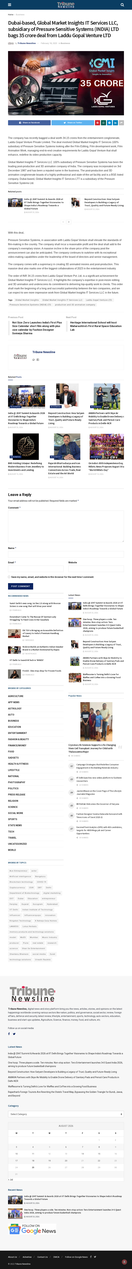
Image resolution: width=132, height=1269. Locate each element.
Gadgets (13, 757)
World (12, 850)
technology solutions (20, 960)
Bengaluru (40, 876)
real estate (38, 943)
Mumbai (34, 937)
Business (20, 15)
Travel (12, 837)
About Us (12, 1257)
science (14, 948)
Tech (11, 831)
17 (16, 1160)
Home (10, 15)
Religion (13, 801)
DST (12, 899)
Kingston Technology (20, 921)
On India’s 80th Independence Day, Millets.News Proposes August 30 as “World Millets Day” (107, 466)
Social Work (15, 813)
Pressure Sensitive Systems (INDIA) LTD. (31, 305)
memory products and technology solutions (32, 932)
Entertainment (17, 733)
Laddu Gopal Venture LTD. (99, 300)
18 (33, 1160)
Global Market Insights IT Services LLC (62, 300)
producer (14, 943)
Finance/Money (17, 745)
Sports (12, 819)
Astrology (14, 708)
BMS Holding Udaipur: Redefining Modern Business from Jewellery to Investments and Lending (26, 466)
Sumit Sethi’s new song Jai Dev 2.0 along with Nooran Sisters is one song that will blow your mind (35, 605)
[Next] (68, 222)
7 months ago (30, 654)
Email (12, 562)
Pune (25, 943)
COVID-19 (41, 882)
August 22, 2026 (92, 209)
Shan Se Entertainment (33, 948)
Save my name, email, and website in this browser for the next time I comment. (52, 577)
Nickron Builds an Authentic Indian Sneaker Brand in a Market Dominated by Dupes (43, 648)
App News (13, 702)
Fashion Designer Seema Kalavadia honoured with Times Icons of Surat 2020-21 (99, 815)
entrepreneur (48, 899)
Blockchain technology (21, 882)
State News (15, 825)
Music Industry (49, 937)
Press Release (16, 794)
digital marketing (52, 893)
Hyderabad (52, 904)
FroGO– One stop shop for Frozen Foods (42, 670)
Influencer (15, 915)
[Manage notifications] (124, 1261)
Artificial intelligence (20, 876)
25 (33, 1167)
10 (16, 1154)
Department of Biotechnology (24, 893)
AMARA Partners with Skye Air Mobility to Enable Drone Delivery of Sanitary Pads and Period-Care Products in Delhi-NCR (103, 661)
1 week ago (29, 640)
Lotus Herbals (30, 926)
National (13, 776)
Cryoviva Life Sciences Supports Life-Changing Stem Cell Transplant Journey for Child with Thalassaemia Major (92, 748)
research (52, 943)
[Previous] (63, 222)
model (13, 937)
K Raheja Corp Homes (46, 921)
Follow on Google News (76, 1257)
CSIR (31, 888)
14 (82, 1154)
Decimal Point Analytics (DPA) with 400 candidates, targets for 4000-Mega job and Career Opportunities (99, 830)
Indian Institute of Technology (37, 910)
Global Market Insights (27, 300)
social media (39, 954)
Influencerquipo (32, 915)
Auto (11, 714)
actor (34, 871)
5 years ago (16, 610)
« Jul (10, 1179)
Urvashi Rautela (43, 960)
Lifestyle (13, 770)
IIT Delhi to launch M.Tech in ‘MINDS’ (27, 660)
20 (66, 1160)
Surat (52, 954)
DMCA (56, 1257)
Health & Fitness (18, 764)
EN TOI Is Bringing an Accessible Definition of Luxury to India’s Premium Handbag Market (43, 633)
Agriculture (15, 696)
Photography (16, 782)
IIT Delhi (14, 910)
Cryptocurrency (17, 888)
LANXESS (14, 926)
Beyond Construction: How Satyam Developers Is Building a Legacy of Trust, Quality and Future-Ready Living (104, 202)
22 (99, 1160)
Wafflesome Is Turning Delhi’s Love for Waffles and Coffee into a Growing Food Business (102, 677)
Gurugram (38, 904)
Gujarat (25, 904)
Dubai (21, 899)
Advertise (27, 1257)
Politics (13, 788)
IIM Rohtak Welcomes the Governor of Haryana (97, 804)
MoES (23, 937)
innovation (50, 915)
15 (99, 1154)
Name (12, 548)
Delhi (48, 888)
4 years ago (29, 675)
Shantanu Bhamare (19, 954)
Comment (14, 507)
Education (14, 727)
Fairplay (13, 904)
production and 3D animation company (75, 305)
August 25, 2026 (32, 212)
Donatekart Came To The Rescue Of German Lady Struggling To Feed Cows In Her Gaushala (33, 618)
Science (13, 807)
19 (49, 1160)
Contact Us (42, 1257)
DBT (40, 888)
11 (33, 1154)
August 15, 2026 (16, 474)
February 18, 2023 (49, 43)
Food (11, 751)
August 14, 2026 (56, 477)
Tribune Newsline (27, 43)
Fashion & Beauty (18, 739)
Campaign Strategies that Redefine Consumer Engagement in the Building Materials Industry (97, 766)
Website (72, 562)
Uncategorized (17, 844)
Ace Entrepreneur (18, 871)
